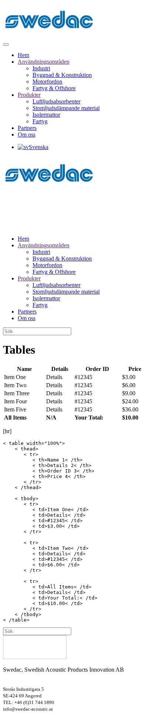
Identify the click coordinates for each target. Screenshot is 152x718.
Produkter (29, 95)
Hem (23, 55)
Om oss (26, 134)
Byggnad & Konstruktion (62, 75)
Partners (27, 128)
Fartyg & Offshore (54, 88)
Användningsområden (43, 62)
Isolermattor (46, 115)
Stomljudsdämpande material (66, 108)
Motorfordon (47, 81)
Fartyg (40, 121)
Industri (41, 68)
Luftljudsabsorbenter (56, 101)
